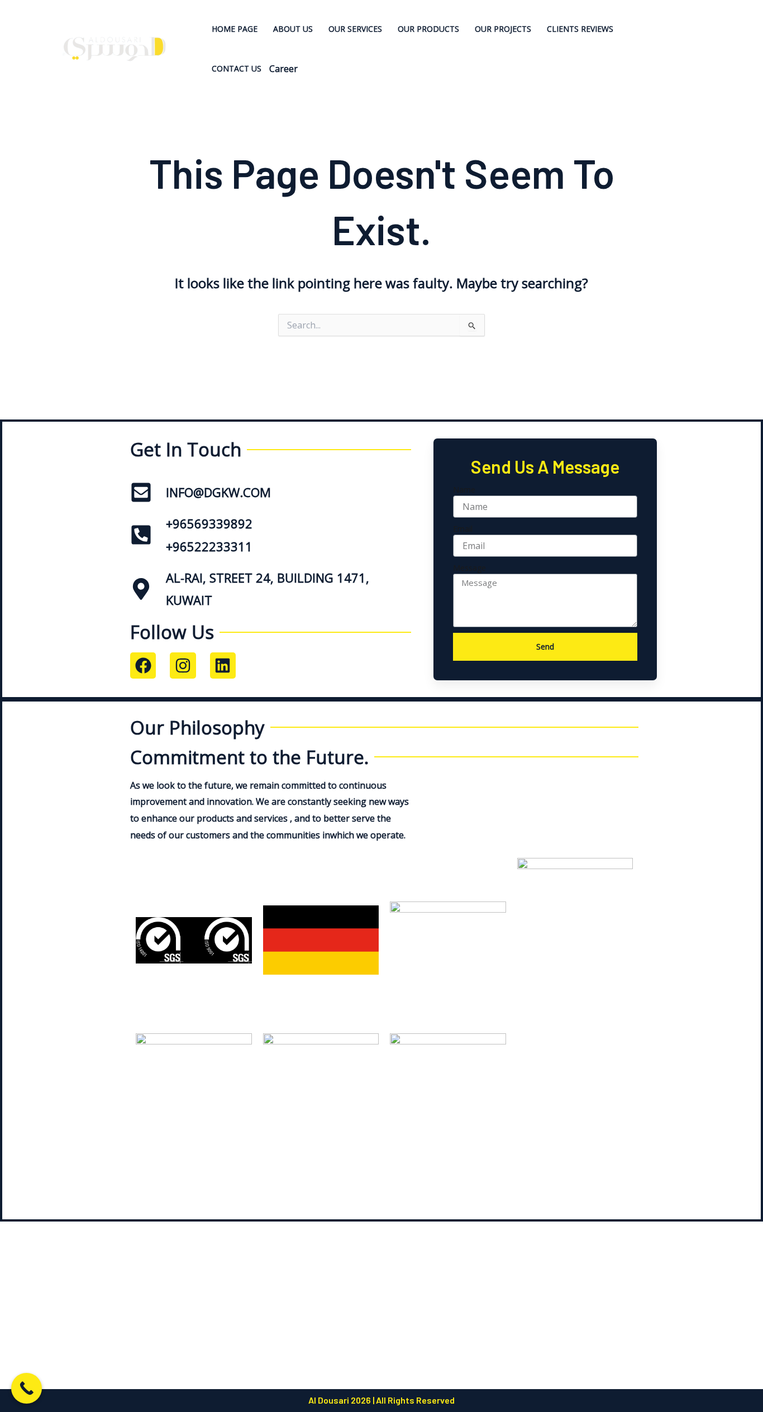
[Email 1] (707, 66)
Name (464, 489)
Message (469, 567)
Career (283, 69)
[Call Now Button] (26, 1388)
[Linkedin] (706, 32)
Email (463, 528)
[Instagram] (707, 49)
